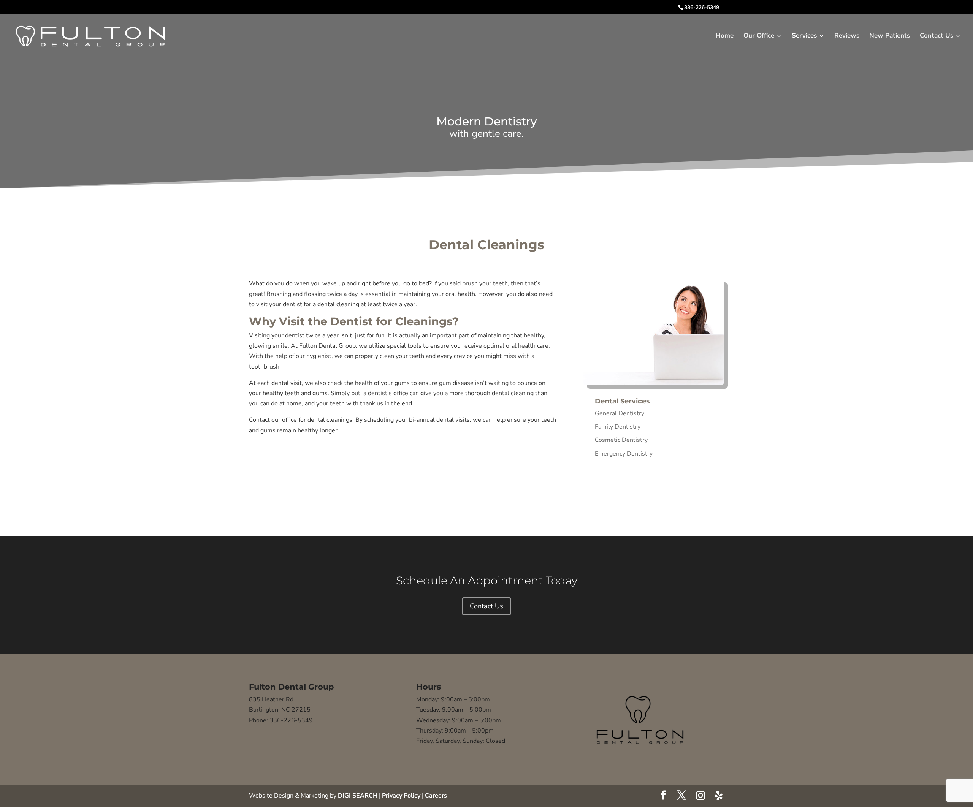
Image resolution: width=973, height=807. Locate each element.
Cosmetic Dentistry (621, 440)
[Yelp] (718, 795)
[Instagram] (700, 795)
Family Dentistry (617, 426)
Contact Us (936, 36)
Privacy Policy (401, 795)
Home (725, 36)
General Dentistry (619, 413)
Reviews (846, 36)
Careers (436, 795)
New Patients (889, 36)
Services (804, 36)
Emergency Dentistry (624, 453)
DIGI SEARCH (357, 795)
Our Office (758, 36)
